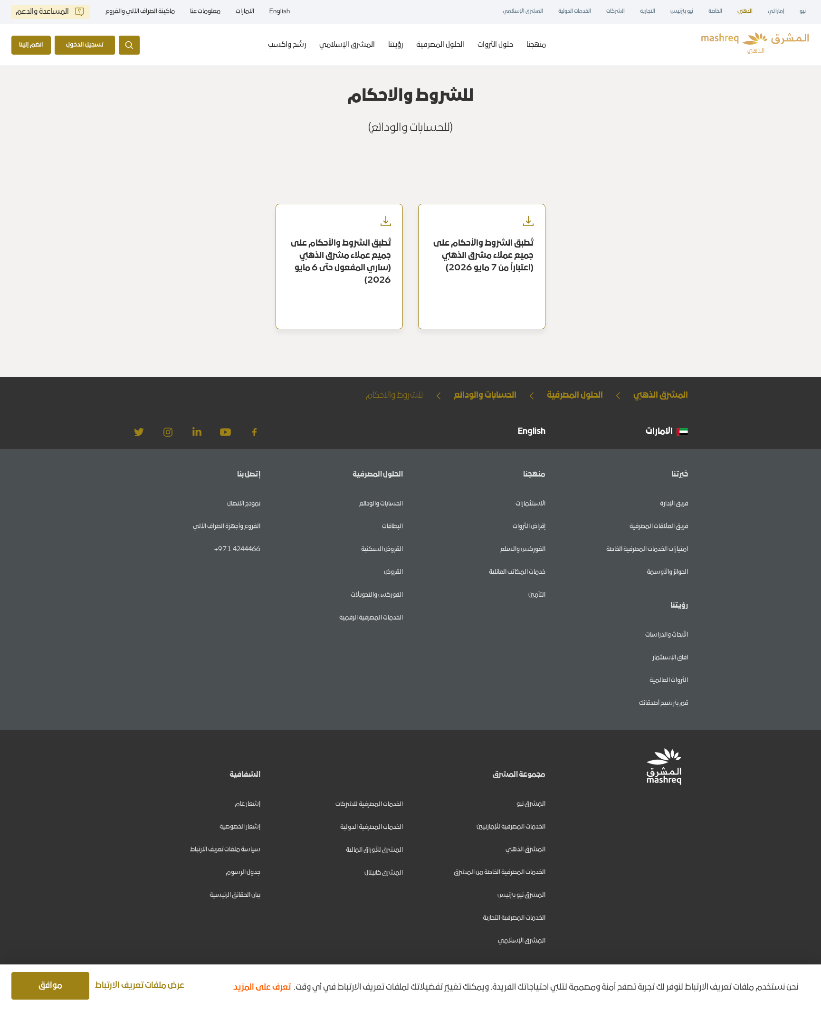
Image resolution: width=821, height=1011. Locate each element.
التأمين (536, 595)
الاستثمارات (530, 504)
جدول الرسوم (243, 872)
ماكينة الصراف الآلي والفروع (140, 12)
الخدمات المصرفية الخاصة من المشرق (499, 872)
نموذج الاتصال (243, 504)
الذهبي (745, 11)
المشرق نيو (530, 804)
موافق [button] (50, 985)
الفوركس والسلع (522, 549)
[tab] (536, 45)
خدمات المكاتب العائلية (517, 572)
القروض (393, 572)
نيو (803, 11)
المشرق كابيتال (383, 873)
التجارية (647, 11)
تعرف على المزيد (262, 987)
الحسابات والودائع (381, 504)
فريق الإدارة (674, 504)
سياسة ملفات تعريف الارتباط (225, 850)
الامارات (245, 12)
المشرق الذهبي (525, 850)
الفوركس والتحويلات (377, 595)
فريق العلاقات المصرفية (659, 527)
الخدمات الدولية (574, 11)
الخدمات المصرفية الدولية (371, 827)
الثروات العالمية (668, 681)
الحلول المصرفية (440, 45)
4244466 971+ (237, 549)
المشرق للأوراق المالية (374, 850)
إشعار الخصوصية (240, 827)
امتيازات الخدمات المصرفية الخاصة (647, 549)
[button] (141, 985)
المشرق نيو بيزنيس (521, 895)
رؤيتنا (395, 45)
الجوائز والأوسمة (667, 572)
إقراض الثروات (529, 527)
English (279, 12)
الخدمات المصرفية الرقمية (371, 618)
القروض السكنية (382, 549)
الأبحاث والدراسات (666, 635)
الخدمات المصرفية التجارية (514, 918)
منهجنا (536, 45)
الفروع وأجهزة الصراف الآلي (226, 527)
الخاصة (715, 11)
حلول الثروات (495, 45)
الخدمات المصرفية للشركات (369, 805)
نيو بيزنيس (681, 11)
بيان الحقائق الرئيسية (235, 895)
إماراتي (776, 11)
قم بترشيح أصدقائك (663, 703)
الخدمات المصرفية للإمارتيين (511, 827)
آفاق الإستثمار (670, 658)
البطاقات (392, 527)
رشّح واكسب (287, 45)
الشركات (615, 11)
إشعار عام (247, 804)
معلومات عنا (205, 12)
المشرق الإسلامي (523, 11)
